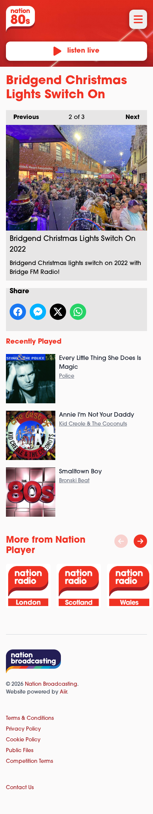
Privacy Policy (23, 729)
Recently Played (34, 342)
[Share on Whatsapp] (78, 312)
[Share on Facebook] (18, 312)
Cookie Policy (23, 740)
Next (129, 117)
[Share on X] (58, 312)
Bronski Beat (74, 481)
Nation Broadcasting (51, 684)
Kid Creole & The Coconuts (93, 424)
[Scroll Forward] (140, 541)
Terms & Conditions (30, 718)
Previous (22, 117)
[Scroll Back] (121, 541)
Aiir (63, 692)
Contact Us (20, 788)
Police (66, 376)
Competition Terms (29, 761)
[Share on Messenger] (38, 312)
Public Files (19, 751)
